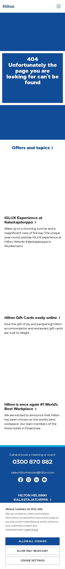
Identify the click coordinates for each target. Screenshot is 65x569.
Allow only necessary (32, 551)
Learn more (31, 530)
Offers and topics (31, 148)
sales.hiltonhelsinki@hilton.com (32, 472)
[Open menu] (59, 6)
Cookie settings (32, 560)
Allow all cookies (32, 541)
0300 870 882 (32, 462)
